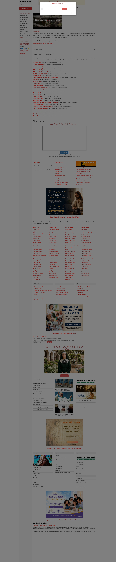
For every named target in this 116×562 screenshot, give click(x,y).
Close (73, 13)
